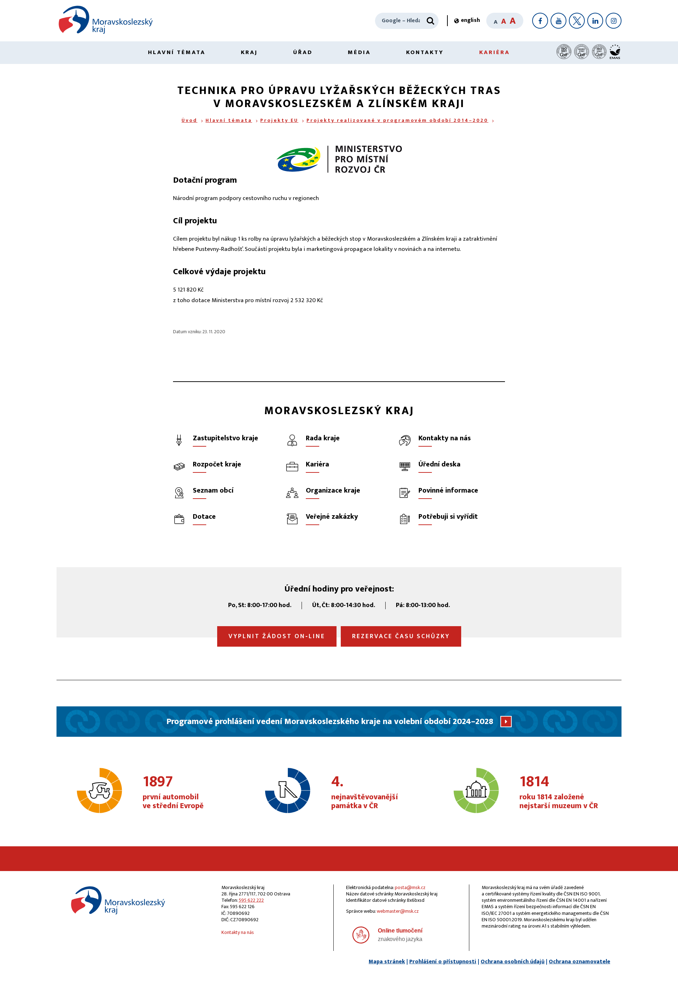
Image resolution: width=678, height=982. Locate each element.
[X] (577, 21)
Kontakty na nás (237, 932)
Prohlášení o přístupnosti (442, 961)
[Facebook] (540, 21)
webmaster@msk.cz (398, 911)
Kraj (249, 52)
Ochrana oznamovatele (579, 961)
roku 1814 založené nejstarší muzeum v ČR (558, 792)
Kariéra (494, 52)
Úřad (303, 52)
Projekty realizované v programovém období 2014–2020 (397, 120)
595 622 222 (251, 900)
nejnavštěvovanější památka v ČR (364, 792)
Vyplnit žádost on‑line (276, 636)
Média (359, 52)
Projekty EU (279, 120)
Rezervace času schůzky (401, 636)
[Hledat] (430, 21)
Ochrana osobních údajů (513, 961)
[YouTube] (558, 21)
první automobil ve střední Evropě (173, 792)
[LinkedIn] (595, 21)
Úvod (189, 120)
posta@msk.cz (410, 887)
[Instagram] (614, 21)
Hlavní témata (177, 52)
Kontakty (425, 52)
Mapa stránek (387, 961)
